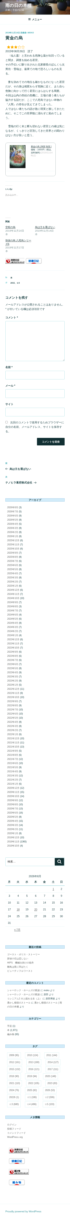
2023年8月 (12, 656)
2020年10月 (13, 796)
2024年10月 (13, 598)
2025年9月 (12, 552)
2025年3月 (12, 577)
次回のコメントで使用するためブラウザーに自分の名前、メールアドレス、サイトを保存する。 (34, 427)
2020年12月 (13, 788)
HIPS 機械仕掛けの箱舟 (20, 962)
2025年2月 (12, 581)
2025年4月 (12, 573)
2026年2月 (12, 532)
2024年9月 (12, 602)
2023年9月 (12, 651)
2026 (50, 1090)
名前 (9, 367)
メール (10, 385)
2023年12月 (13, 639)
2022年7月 (12, 709)
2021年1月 (12, 783)
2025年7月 (12, 561)
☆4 (31, 1104)
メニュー (37, 19)
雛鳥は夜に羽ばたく (17, 966)
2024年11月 (13, 594)
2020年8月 (12, 804)
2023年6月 (12, 664)
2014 (53, 1062)
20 (35, 909)
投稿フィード (14, 1128)
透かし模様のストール (19, 1002)
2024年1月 (12, 635)
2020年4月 (12, 821)
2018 (14, 1076)
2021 (14, 1083)
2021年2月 (12, 779)
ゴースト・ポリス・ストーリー (23, 954)
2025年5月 (12, 569)
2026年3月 (12, 528)
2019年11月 (13, 841)
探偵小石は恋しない (17, 958)
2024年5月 (12, 618)
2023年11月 (13, 643)
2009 (14, 1055)
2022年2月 (12, 730)
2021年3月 (12, 775)
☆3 (18, 283)
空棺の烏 (10, 227)
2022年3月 (12, 726)
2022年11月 (13, 693)
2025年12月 (13, 540)
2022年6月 (12, 713)
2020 (50, 1076)
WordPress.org (15, 1137)
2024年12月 (13, 590)
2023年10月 (13, 647)
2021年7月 (12, 759)
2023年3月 (12, 676)
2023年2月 (12, 680)
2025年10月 (13, 548)
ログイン (12, 1124)
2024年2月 (12, 631)
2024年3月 (12, 627)
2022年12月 (13, 689)
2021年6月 (12, 763)
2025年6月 (12, 565)
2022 (33, 1083)
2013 (33, 1062)
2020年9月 (12, 800)
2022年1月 (12, 734)
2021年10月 (13, 746)
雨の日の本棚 (18, 5)
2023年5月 (12, 668)
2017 (53, 1069)
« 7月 (17, 929)
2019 (32, 1076)
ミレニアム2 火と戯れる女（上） (24, 998)
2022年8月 (12, 705)
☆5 (49, 1104)
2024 (14, 1090)
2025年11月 (13, 544)
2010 (32, 1055)
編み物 (10, 1034)
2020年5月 (12, 816)
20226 (14, 1097)
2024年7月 (12, 610)
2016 (33, 1069)
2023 (52, 1083)
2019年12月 (13, 837)
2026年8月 (12, 507)
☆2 (49, 1097)
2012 (14, 1062)
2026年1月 (12, 536)
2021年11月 (13, 742)
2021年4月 (12, 771)
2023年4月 (12, 672)
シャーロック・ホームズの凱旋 (23, 990)
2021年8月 (12, 755)
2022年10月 (13, 697)
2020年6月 (12, 812)
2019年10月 (13, 845)
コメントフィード (16, 1133)
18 (18, 909)
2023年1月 (12, 684)
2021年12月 (13, 738)
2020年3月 (12, 825)
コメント (11, 317)
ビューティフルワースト (20, 971)
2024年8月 (12, 606)
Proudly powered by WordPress (23, 1211)
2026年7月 (12, 511)
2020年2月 (12, 829)
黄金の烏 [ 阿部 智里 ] (41, 146)
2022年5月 (12, 717)
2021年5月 (12, 767)
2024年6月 (12, 614)
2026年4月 (12, 524)
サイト (9, 404)
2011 (51, 1055)
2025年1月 (12, 585)
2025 (32, 1090)
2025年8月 (12, 557)
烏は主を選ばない (45, 227)
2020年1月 (12, 833)
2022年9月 (12, 701)
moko (31, 33)
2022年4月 (12, 722)
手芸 (9, 1026)
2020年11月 (13, 792)
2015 (12, 283)
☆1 (32, 1097)
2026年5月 (12, 519)
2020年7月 (12, 808)
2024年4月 (12, 623)
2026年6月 (12, 515)
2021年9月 (12, 750)
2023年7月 (12, 660)
